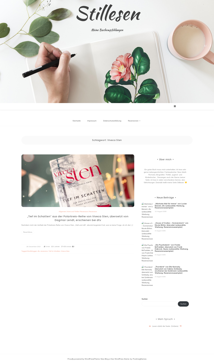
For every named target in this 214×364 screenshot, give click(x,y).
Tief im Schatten (54, 251)
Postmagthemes (140, 359)
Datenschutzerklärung (112, 121)
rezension (44, 251)
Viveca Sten (65, 251)
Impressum (91, 121)
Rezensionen (133, 121)
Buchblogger (32, 251)
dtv (39, 251)
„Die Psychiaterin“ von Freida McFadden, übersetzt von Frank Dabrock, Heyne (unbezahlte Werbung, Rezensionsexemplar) (171, 248)
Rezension (84, 211)
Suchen (145, 299)
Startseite (77, 121)
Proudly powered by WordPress (81, 359)
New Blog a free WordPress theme (115, 359)
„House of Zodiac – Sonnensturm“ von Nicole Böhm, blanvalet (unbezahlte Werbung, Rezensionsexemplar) (171, 225)
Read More (27, 232)
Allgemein (62, 211)
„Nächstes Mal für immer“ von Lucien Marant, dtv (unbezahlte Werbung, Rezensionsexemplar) (171, 206)
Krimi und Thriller (73, 211)
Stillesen (107, 13)
